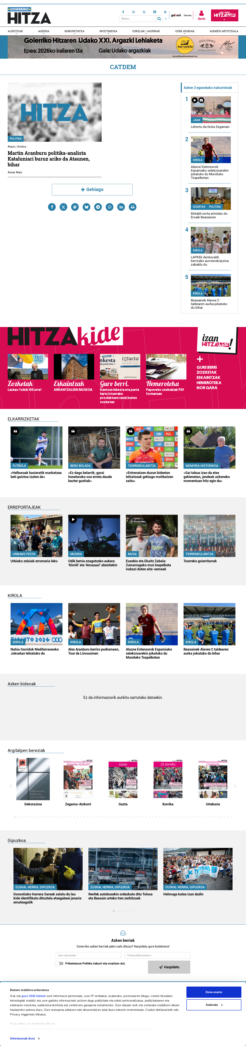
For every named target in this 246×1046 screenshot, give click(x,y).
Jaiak (196, 120)
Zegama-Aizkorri (78, 804)
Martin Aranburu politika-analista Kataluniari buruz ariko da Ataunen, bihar (49, 159)
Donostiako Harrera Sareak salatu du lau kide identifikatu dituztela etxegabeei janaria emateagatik (47, 898)
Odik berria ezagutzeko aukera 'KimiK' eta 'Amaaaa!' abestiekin (92, 563)
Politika (16, 138)
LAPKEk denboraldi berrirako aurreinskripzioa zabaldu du (210, 260)
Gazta (123, 804)
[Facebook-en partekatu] (52, 207)
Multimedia (108, 31)
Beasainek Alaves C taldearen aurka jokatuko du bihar (209, 303)
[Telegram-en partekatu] (98, 207)
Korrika (168, 804)
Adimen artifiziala (224, 31)
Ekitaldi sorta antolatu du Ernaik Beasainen (209, 215)
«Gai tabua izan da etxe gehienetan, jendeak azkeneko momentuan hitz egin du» (207, 477)
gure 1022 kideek (34, 996)
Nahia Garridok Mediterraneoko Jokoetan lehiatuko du (35, 651)
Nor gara (207, 388)
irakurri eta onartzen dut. (95, 963)
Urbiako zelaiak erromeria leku (34, 561)
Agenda (43, 31)
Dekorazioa (33, 804)
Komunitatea (74, 31)
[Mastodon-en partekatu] (75, 207)
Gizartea (199, 206)
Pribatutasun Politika (78, 963)
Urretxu (21, 146)
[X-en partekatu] (63, 207)
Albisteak (15, 31)
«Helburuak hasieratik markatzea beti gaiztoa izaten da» (36, 475)
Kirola (197, 160)
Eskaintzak (208, 377)
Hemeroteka (209, 383)
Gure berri (207, 367)
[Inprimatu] (132, 207)
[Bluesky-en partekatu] (86, 207)
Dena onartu (214, 992)
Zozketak (207, 372)
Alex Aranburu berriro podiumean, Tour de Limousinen (93, 651)
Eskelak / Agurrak (146, 31)
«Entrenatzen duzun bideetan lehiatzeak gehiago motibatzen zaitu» (149, 477)
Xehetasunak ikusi (22, 1038)
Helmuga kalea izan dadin (183, 894)
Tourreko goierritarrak (200, 561)
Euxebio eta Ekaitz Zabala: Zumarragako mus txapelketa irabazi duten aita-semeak (148, 565)
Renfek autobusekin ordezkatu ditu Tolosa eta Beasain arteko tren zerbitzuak (120, 896)
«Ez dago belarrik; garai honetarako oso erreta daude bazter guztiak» (90, 477)
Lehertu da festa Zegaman (210, 127)
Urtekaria (213, 804)
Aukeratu (212, 1004)
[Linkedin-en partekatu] (121, 207)
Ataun (11, 146)
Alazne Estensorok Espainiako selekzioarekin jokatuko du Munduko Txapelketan (210, 172)
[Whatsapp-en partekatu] (109, 207)
